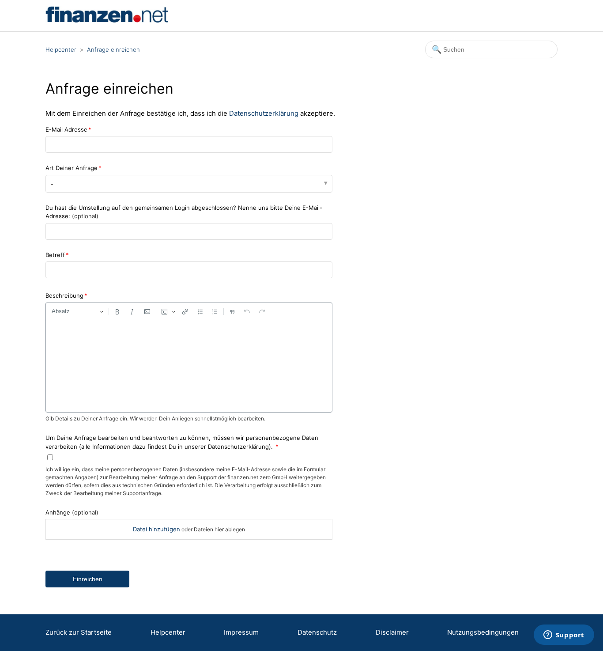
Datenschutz (317, 632)
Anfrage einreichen (113, 49)
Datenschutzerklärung (263, 113)
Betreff (55, 254)
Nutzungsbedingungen (483, 632)
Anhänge (71, 512)
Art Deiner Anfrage (71, 167)
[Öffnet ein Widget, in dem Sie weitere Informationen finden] (563, 636)
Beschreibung (64, 295)
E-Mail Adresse (66, 129)
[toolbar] (189, 311)
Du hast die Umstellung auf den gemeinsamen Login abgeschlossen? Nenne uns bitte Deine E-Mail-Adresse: (183, 212)
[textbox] (188, 366)
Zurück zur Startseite (78, 632)
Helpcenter (60, 49)
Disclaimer (392, 632)
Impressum (241, 632)
